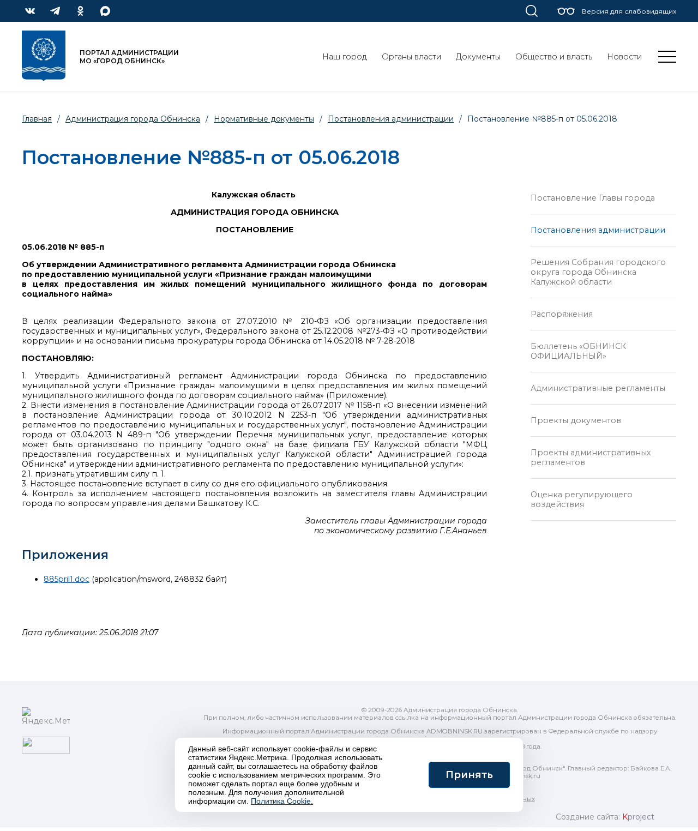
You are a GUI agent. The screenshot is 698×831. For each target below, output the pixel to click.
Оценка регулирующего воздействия (582, 499)
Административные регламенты (598, 388)
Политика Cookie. (282, 801)
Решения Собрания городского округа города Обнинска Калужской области (598, 272)
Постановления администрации (598, 230)
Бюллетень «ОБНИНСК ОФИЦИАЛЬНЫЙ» (578, 351)
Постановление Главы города (593, 198)
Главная (37, 119)
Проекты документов (576, 420)
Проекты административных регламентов (591, 457)
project (638, 817)
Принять (469, 775)
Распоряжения (562, 314)
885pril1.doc (66, 579)
